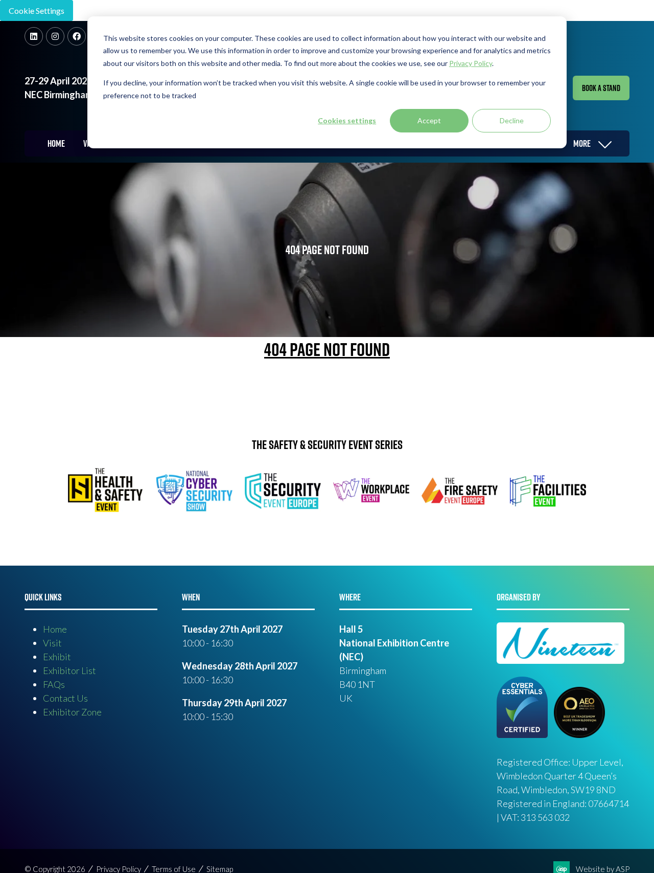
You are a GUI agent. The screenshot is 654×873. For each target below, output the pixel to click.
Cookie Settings (36, 10)
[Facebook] (76, 36)
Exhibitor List (69, 670)
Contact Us (65, 698)
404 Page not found (327, 349)
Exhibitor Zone (72, 712)
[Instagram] (55, 36)
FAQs (54, 684)
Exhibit (57, 656)
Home (56, 143)
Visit (52, 642)
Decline (512, 120)
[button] (601, 88)
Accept (429, 120)
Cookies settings (347, 120)
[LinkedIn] (34, 36)
